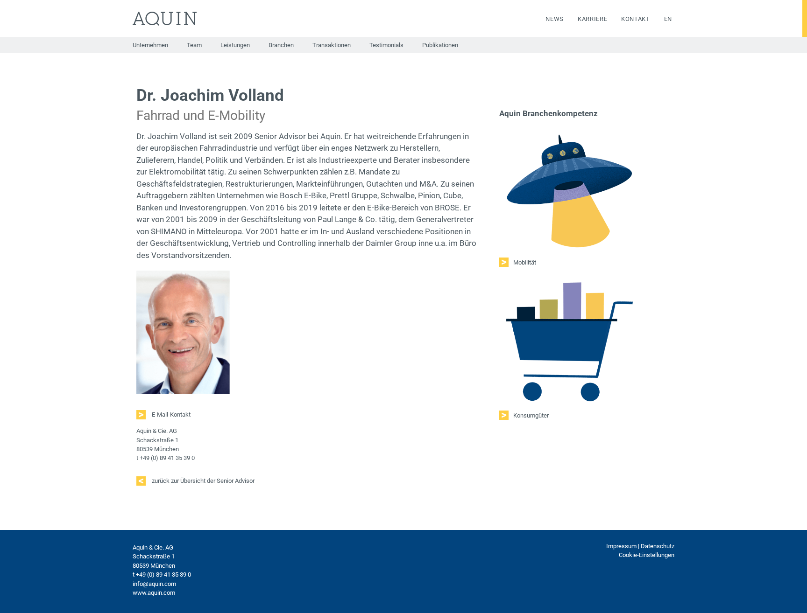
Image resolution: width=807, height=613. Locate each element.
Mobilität (524, 262)
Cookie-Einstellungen (646, 554)
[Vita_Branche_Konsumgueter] (569, 280)
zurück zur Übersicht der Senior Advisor (202, 480)
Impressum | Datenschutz (640, 546)
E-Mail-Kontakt (170, 414)
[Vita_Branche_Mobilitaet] (569, 133)
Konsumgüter (531, 415)
